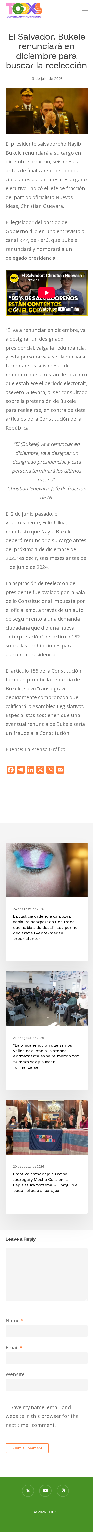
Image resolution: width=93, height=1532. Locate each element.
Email (14, 1347)
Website (15, 1374)
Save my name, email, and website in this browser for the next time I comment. (42, 1416)
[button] (85, 10)
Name (15, 1320)
